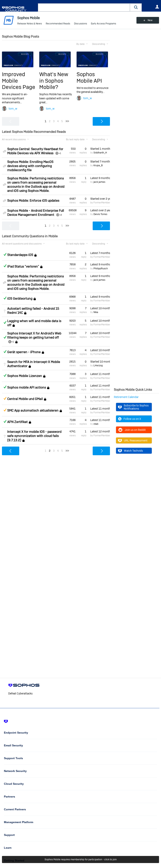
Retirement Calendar (126, 397)
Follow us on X (132, 419)
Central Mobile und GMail (25, 399)
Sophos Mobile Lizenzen (24, 376)
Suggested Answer (5, 398)
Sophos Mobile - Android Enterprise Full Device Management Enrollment (35, 213)
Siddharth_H (100, 152)
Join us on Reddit (135, 430)
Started (100, 148)
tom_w (13, 108)
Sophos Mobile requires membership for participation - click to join (81, 859)
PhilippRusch (100, 268)
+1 (13, 341)
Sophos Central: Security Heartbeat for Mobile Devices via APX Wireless (35, 151)
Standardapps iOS (20, 255)
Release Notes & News (29, 23)
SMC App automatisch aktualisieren (33, 410)
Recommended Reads (58, 23)
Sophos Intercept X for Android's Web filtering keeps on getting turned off (34, 335)
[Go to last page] (68, 121)
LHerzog (98, 365)
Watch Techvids (133, 450)
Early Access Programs (103, 23)
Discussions (80, 23)
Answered (5, 254)
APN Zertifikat (17, 422)
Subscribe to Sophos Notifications (136, 407)
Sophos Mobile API (89, 77)
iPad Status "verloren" (23, 266)
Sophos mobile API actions (26, 387)
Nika (95, 312)
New (150, 20)
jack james (99, 182)
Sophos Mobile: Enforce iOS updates (33, 200)
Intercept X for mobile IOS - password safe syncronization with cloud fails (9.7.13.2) (34, 436)
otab (95, 424)
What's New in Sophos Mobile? (53, 80)
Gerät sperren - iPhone (24, 352)
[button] (136, 7)
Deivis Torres (100, 214)
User (157, 7)
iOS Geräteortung (19, 298)
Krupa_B (98, 165)
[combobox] (84, 7)
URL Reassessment (135, 440)
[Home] (19, 9)
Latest (100, 178)
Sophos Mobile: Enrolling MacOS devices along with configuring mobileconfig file (30, 166)
